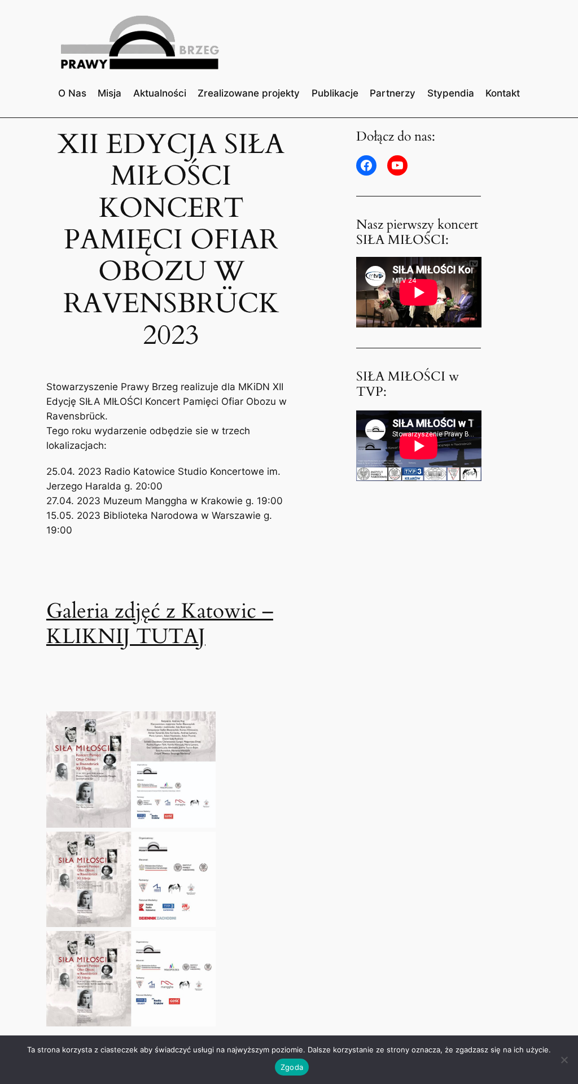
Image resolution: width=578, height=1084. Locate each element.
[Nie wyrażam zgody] (564, 1059)
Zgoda (292, 1067)
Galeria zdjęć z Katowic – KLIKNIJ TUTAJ (159, 624)
